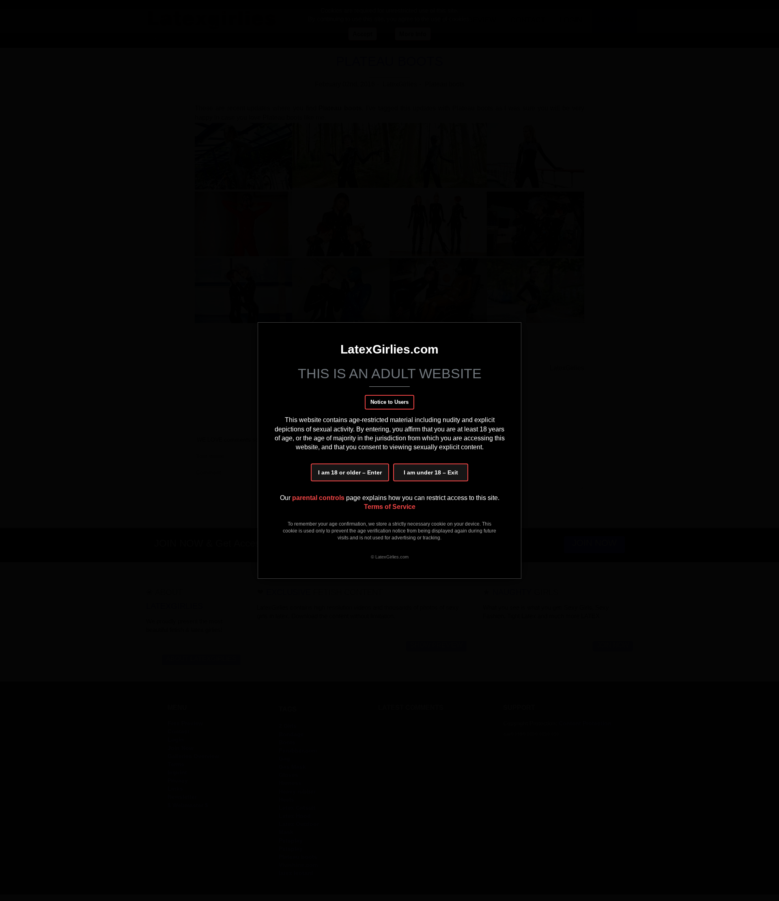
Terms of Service (389, 506)
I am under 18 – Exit (431, 472)
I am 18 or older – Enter (350, 472)
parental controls (319, 497)
